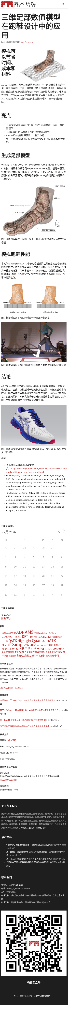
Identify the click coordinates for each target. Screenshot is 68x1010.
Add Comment (27, 42)
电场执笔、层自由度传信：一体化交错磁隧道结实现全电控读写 (27, 700)
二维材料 (12, 649)
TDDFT (58, 645)
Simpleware (24, 644)
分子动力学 (29, 649)
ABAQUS (12, 633)
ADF (20, 632)
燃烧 (59, 652)
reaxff (7, 644)
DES (19, 637)
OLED (5, 641)
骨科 (56, 655)
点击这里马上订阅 (8, 780)
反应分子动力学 (52, 649)
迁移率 (35, 655)
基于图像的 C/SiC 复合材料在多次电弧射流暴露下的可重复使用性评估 (30, 710)
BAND (52, 633)
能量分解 (12, 656)
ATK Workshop (41, 632)
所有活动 (6, 618)
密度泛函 (10, 652)
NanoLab (47, 637)
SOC (38, 645)
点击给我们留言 (16, 885)
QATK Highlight (20, 640)
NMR (54, 637)
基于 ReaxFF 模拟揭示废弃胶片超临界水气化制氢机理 (23, 720)
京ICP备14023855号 (42, 996)
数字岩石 (31, 652)
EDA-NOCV (38, 637)
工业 (16, 652)
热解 (54, 652)
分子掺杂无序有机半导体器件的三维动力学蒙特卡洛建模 (24, 726)
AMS (29, 632)
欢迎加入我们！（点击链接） (13, 688)
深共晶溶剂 (40, 652)
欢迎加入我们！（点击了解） (34, 827)
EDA (31, 636)
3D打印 (5, 633)
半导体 (40, 648)
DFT (25, 636)
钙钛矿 (42, 655)
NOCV (59, 636)
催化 (18, 648)
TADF (50, 645)
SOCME (43, 645)
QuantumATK (44, 640)
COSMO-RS (10, 636)
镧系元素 (50, 656)
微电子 (22, 652)
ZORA (4, 648)
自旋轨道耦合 (23, 655)
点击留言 (12, 740)
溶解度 (48, 652)
